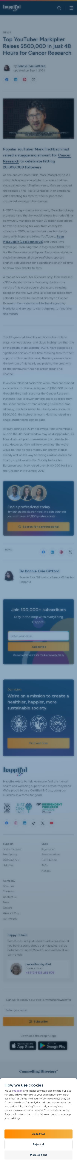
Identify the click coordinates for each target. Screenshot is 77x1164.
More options (38, 1154)
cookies (18, 1090)
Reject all (38, 1144)
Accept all (38, 1133)
